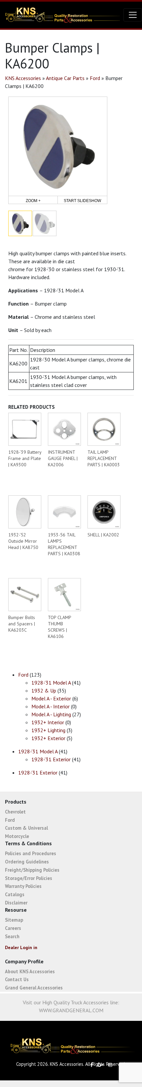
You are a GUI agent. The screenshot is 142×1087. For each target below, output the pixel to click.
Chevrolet (15, 812)
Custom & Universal (26, 828)
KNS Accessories (23, 78)
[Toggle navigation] (133, 14)
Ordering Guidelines (27, 861)
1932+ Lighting (48, 730)
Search (12, 936)
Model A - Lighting (51, 714)
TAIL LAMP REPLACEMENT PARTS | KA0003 (104, 458)
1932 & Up (43, 690)
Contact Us (17, 979)
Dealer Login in (21, 947)
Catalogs (14, 894)
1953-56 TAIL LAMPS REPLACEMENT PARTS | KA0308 (64, 544)
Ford (95, 78)
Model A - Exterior (51, 698)
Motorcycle (17, 836)
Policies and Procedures (30, 853)
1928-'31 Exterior (51, 759)
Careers (13, 928)
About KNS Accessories (30, 971)
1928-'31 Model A (51, 682)
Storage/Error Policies (28, 878)
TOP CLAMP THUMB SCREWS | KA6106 (59, 626)
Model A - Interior (50, 706)
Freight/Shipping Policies (32, 870)
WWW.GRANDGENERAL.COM (71, 1010)
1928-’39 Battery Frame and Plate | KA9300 (24, 458)
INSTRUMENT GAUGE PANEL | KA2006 (63, 458)
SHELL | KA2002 (103, 535)
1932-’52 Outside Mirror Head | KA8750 (23, 541)
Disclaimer (16, 902)
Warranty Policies (23, 886)
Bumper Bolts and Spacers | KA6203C (21, 623)
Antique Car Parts (65, 78)
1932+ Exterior (48, 738)
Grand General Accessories (34, 987)
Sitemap (14, 920)
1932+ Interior (47, 722)
